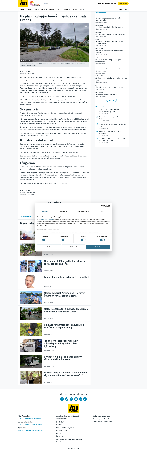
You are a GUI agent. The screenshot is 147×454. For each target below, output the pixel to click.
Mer (81, 9)
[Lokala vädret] (45, 3)
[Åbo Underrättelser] (73, 408)
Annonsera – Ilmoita (103, 4)
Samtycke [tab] (45, 211)
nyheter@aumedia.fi (36, 430)
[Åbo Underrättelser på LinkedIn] (80, 399)
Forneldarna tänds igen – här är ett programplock (111, 133)
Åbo (96, 16)
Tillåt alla (98, 247)
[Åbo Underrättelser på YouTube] (76, 399)
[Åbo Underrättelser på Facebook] (62, 399)
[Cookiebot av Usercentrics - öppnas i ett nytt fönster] (102, 205)
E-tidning (66, 9)
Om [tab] (102, 211)
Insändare (99, 25)
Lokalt (22, 9)
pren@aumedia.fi (35, 419)
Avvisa (49, 247)
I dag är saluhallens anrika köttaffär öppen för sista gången (112, 112)
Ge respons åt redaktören (28, 192)
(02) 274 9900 (23, 419)
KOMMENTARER (26, 216)
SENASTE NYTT (100, 13)
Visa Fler (111, 100)
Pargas (98, 32)
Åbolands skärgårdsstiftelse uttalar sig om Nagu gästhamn (112, 141)
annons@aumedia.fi (36, 424)
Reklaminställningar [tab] (83, 211)
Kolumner (99, 76)
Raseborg (99, 92)
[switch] (64, 240)
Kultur (43, 9)
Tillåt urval (73, 247)
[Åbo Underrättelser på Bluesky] (66, 399)
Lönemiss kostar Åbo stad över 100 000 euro (112, 126)
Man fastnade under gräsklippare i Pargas (111, 119)
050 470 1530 (23, 430)
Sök (76, 9)
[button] (123, 9)
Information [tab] (63, 211)
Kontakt (113, 4)
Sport (37, 9)
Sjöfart (30, 9)
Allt (59, 9)
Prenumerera (123, 3)
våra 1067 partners (47, 219)
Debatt (51, 9)
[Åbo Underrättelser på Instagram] (71, 399)
